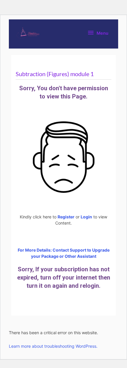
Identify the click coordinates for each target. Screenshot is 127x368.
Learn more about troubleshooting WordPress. (53, 346)
